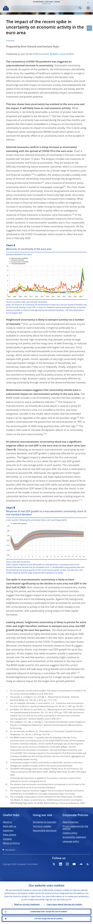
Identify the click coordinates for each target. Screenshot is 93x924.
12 (78, 673)
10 (45, 434)
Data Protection (70, 822)
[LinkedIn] (60, 864)
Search (80, 8)
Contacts (7, 839)
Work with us (9, 826)
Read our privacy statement (27, 905)
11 (80, 500)
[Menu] (88, 8)
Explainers (8, 831)
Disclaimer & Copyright (44, 822)
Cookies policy (70, 833)
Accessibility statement (74, 837)
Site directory (10, 850)
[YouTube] (74, 864)
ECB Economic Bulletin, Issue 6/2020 (53, 54)
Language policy (71, 841)
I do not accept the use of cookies (48, 919)
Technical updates (42, 826)
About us (7, 822)
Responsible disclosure (44, 831)
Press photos (9, 835)
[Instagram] (67, 864)
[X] (54, 864)
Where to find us (11, 843)
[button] (88, 3)
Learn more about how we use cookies (64, 905)
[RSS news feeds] (88, 864)
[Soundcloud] (81, 864)
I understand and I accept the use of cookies (48, 912)
